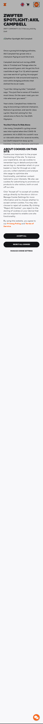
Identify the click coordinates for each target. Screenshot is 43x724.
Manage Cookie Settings (21, 251)
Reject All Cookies (21, 244)
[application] (36, 717)
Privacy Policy (14, 224)
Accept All (21, 236)
